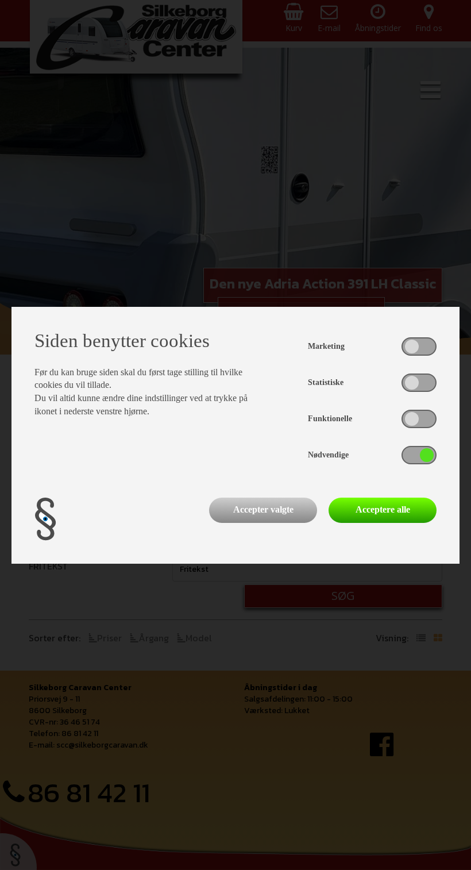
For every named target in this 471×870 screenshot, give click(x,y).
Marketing (326, 346)
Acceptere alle (383, 509)
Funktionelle (330, 418)
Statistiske (325, 382)
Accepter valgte (263, 509)
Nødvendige (328, 455)
